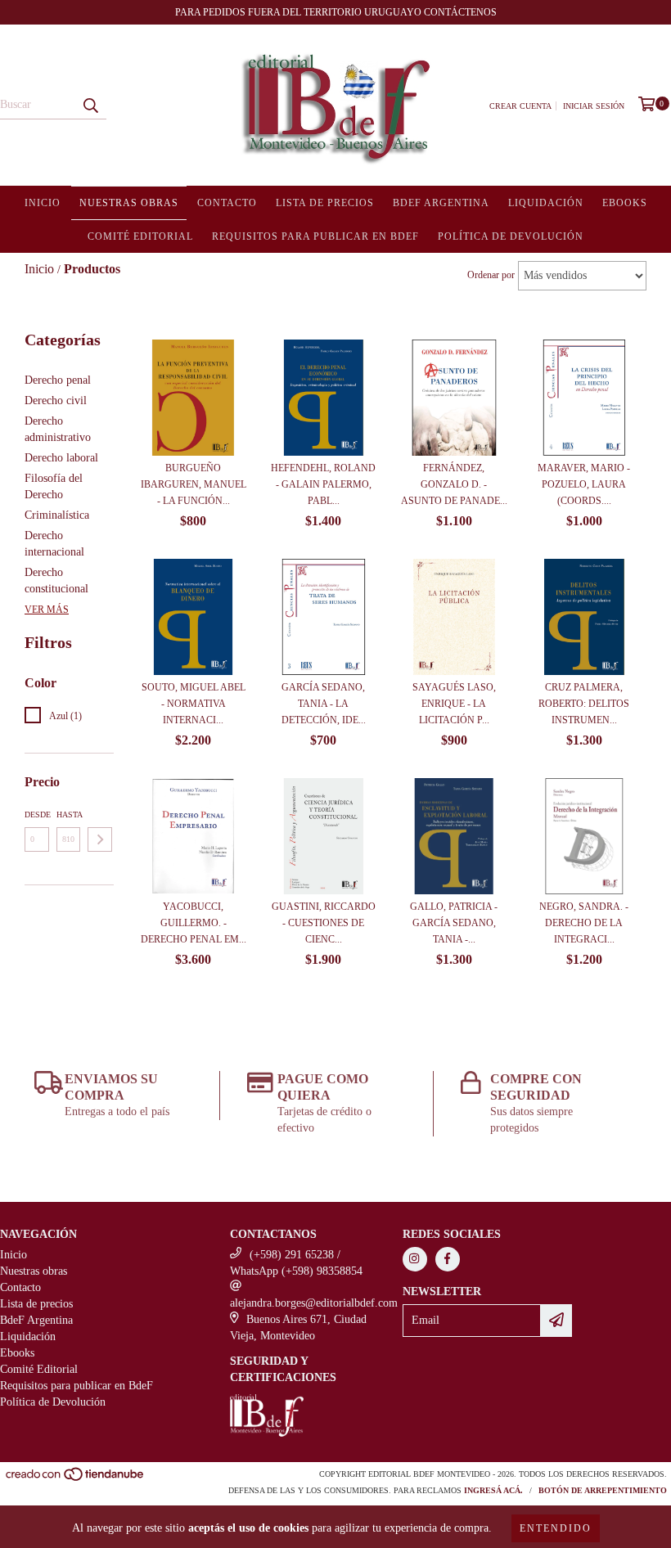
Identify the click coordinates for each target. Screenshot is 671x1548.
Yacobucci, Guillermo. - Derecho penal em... (193, 923)
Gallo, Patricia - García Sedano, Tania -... (454, 923)
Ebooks (624, 203)
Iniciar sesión (593, 105)
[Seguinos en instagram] (415, 1259)
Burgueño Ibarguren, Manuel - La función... (193, 484)
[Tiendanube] (75, 1478)
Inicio (43, 203)
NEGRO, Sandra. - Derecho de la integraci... (583, 923)
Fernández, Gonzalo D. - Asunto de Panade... (454, 484)
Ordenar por (491, 275)
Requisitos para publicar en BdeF (315, 236)
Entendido (556, 1528)
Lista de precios (325, 203)
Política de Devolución (510, 236)
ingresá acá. (493, 1490)
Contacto (227, 203)
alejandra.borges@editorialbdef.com (314, 1303)
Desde (37, 814)
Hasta (68, 814)
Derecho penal (58, 380)
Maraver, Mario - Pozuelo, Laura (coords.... (584, 484)
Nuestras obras (128, 203)
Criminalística (57, 515)
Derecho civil (56, 400)
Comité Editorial (140, 236)
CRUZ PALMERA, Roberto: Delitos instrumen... (583, 704)
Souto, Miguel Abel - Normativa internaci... (193, 704)
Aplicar (100, 839)
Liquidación (545, 203)
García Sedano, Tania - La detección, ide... (323, 704)
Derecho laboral (61, 458)
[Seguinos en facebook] (447, 1259)
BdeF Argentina (441, 203)
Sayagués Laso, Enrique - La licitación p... (454, 704)
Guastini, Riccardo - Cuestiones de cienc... (324, 923)
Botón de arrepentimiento (602, 1490)
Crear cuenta (520, 105)
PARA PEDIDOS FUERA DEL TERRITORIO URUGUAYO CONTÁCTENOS (336, 12)
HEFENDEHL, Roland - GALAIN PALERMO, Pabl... (323, 484)
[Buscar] (90, 104)
